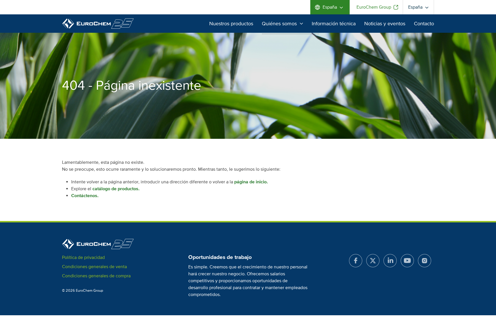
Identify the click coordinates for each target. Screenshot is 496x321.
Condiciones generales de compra (96, 276)
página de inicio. (251, 182)
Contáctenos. (84, 196)
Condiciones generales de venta (94, 267)
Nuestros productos (231, 23)
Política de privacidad (83, 257)
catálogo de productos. (116, 189)
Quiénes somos (279, 23)
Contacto (424, 23)
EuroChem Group (373, 7)
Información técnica (334, 23)
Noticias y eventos (384, 23)
